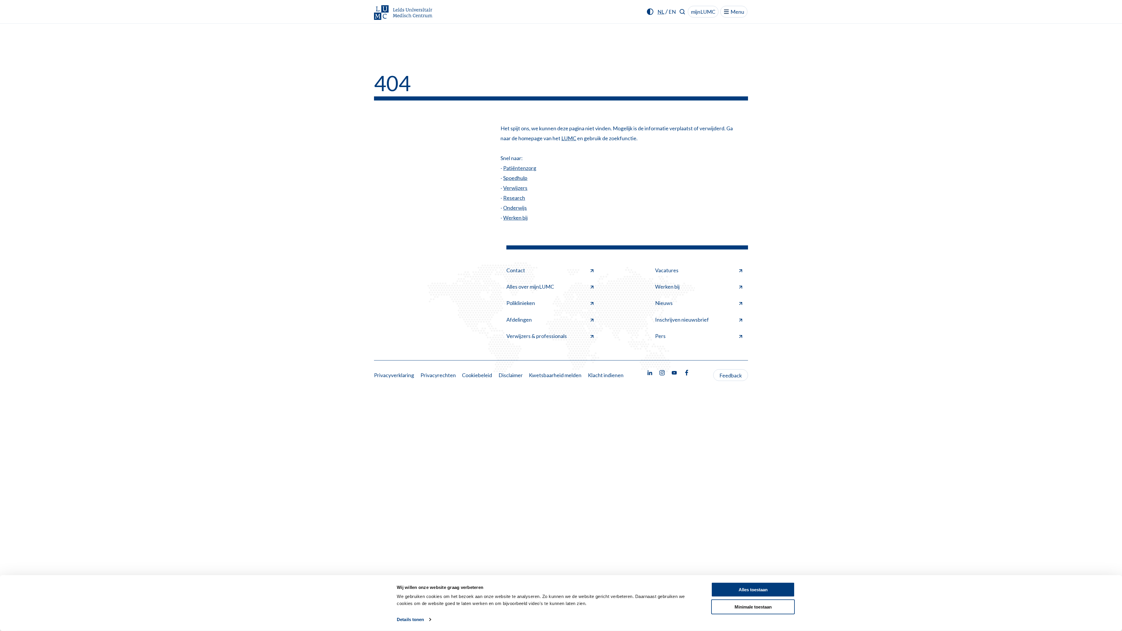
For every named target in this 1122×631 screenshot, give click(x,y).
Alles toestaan (753, 589)
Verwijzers (515, 188)
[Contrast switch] (650, 12)
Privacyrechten (438, 375)
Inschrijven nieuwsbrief (682, 319)
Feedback (730, 375)
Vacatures (666, 270)
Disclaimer (510, 375)
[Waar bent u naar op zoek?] (682, 12)
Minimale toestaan (753, 606)
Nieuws (664, 303)
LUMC (568, 138)
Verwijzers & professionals (536, 336)
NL (660, 11)
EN (672, 11)
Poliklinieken (520, 303)
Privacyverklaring (394, 375)
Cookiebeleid (477, 375)
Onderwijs (515, 207)
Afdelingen (519, 319)
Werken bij (515, 217)
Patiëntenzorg (519, 168)
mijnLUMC (703, 11)
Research (514, 198)
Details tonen (410, 619)
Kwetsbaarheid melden (555, 375)
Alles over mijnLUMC (530, 286)
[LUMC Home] (403, 13)
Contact (515, 270)
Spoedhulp (515, 178)
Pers (660, 336)
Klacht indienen (606, 375)
